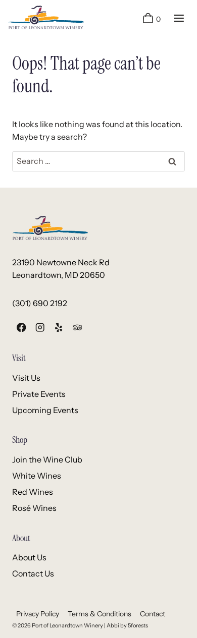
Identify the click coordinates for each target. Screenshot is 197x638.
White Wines (36, 476)
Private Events (39, 394)
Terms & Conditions (99, 613)
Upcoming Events (45, 410)
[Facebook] (21, 327)
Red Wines (32, 492)
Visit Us (26, 378)
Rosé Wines (34, 508)
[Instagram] (40, 327)
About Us (29, 557)
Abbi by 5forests (127, 625)
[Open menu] (178, 18)
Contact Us (33, 573)
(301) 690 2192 (39, 303)
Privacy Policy (37, 613)
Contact (152, 613)
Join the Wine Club (47, 459)
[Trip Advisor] (77, 327)
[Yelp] (59, 327)
